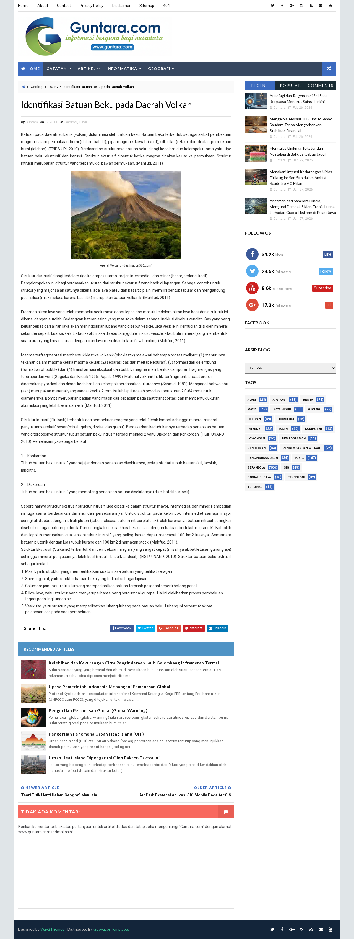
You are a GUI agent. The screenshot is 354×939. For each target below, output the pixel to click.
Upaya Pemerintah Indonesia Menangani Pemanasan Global (109, 686)
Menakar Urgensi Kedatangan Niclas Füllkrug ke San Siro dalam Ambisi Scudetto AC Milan (301, 177)
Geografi (159, 68)
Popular (290, 85)
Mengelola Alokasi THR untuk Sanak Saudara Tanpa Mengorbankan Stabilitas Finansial (301, 125)
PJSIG (53, 87)
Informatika (121, 68)
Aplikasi (279, 400)
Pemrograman (294, 438)
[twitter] (272, 5)
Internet (255, 429)
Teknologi (296, 477)
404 (166, 5)
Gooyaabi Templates (111, 929)
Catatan (56, 68)
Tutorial (255, 487)
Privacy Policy (91, 5)
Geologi (37, 87)
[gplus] (292, 5)
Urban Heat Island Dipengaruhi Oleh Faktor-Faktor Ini (104, 757)
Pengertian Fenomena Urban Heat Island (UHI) (96, 733)
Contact (64, 5)
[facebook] (282, 5)
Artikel (87, 68)
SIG (286, 467)
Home (23, 5)
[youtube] (330, 5)
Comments (321, 85)
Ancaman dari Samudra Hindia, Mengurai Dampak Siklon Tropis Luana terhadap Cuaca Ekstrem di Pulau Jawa (303, 206)
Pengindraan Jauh (263, 458)
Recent (260, 85)
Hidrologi (286, 419)
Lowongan (256, 438)
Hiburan (254, 419)
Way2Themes (52, 929)
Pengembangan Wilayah (302, 448)
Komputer (313, 429)
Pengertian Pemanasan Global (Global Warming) (98, 710)
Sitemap (146, 5)
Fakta (252, 409)
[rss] (311, 5)
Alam (252, 400)
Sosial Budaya (259, 477)
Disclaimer (121, 5)
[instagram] (301, 5)
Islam (283, 429)
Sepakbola (256, 467)
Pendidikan (257, 448)
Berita (308, 400)
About (42, 5)
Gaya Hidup (282, 409)
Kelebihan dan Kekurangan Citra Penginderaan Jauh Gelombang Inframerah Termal (134, 662)
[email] (321, 5)
